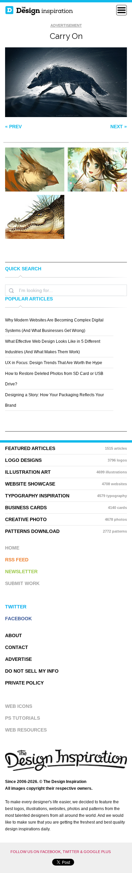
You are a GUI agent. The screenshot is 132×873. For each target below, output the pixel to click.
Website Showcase (66, 484)
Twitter (15, 606)
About (13, 635)
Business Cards (66, 507)
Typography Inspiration (66, 495)
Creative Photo (66, 519)
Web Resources (26, 730)
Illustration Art (66, 472)
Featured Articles (66, 448)
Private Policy (24, 683)
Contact (16, 647)
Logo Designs (66, 460)
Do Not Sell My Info (32, 671)
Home (12, 548)
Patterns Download (66, 531)
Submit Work (22, 583)
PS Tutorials (22, 718)
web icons (18, 706)
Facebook (18, 618)
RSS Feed (16, 559)
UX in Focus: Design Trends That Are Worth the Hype (53, 362)
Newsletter (21, 571)
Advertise (18, 659)
